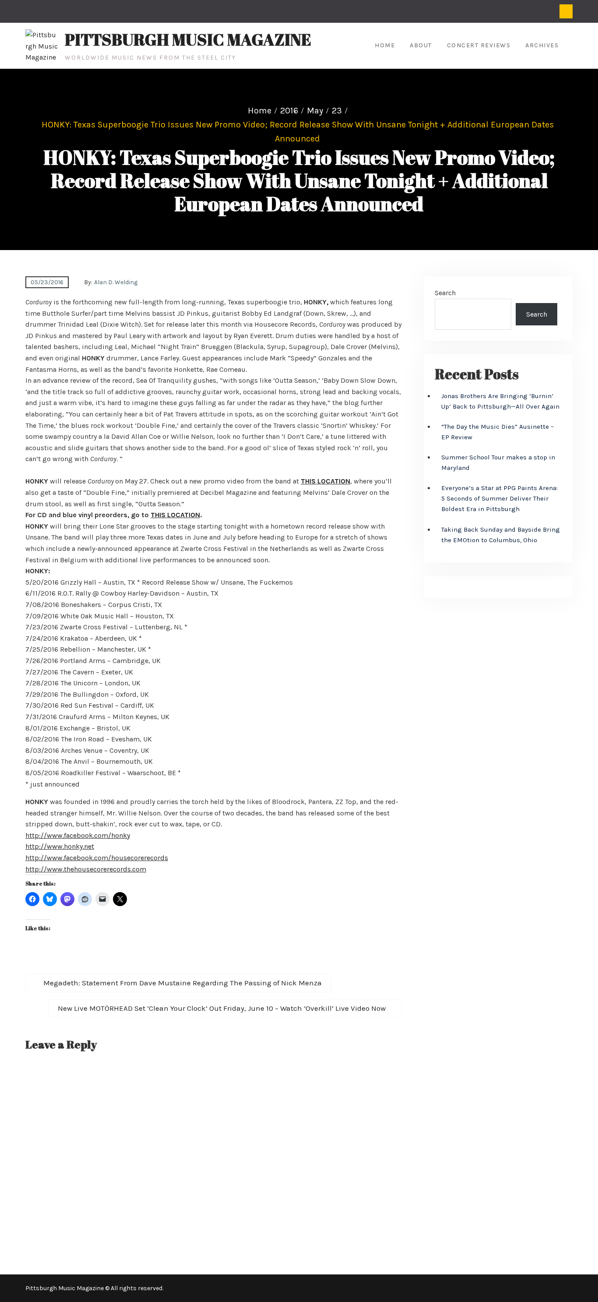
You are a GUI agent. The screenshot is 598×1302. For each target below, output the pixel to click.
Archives (542, 45)
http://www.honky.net (59, 846)
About (421, 45)
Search (445, 293)
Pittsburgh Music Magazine (188, 39)
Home (385, 45)
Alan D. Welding (115, 282)
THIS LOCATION (325, 481)
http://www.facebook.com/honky (77, 835)
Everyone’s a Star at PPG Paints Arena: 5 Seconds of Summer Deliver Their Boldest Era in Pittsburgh (499, 498)
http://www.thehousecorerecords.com (85, 869)
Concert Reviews (479, 45)
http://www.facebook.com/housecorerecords (96, 858)
